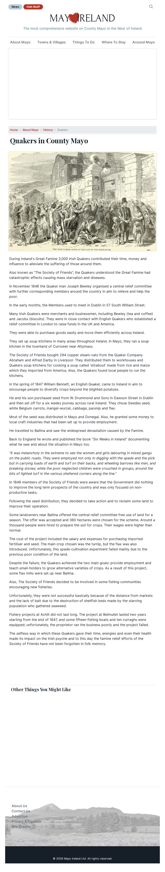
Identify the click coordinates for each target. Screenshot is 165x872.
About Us (19, 806)
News (15, 6)
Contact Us (21, 811)
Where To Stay (114, 42)
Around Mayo (143, 42)
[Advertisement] (82, 84)
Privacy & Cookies (26, 821)
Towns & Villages (51, 42)
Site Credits (21, 826)
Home (14, 129)
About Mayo (20, 42)
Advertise (20, 816)
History (48, 129)
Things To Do (83, 42)
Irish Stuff (33, 6)
